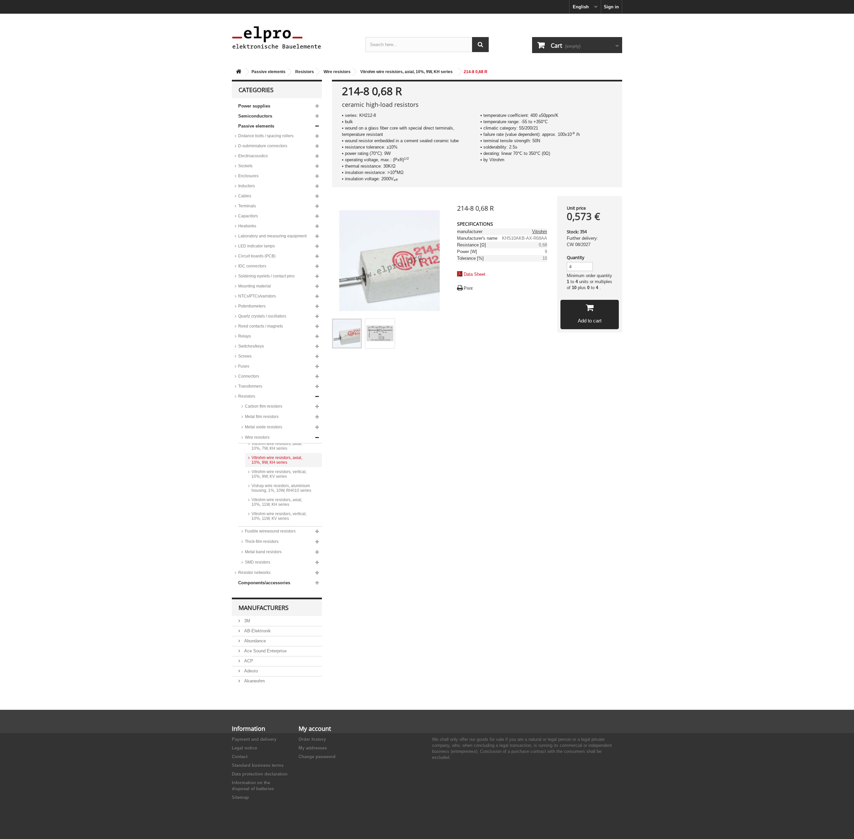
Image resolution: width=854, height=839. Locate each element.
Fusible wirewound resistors (270, 531)
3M (246, 620)
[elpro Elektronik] (293, 37)
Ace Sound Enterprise (265, 650)
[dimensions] (380, 333)
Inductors (246, 186)
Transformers (250, 386)
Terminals (247, 206)
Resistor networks (254, 572)
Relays (244, 336)
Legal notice (244, 748)
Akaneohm (254, 680)
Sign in (611, 6)
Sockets (245, 166)
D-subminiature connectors (262, 146)
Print (468, 288)
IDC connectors (252, 266)
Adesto (250, 670)
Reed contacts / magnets (260, 326)
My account (315, 728)
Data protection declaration (260, 774)
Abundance (254, 640)
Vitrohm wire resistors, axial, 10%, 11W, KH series (277, 502)
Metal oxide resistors (263, 427)
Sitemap (240, 797)
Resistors (304, 71)
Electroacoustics (253, 156)
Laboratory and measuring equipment (272, 236)
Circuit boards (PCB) (257, 256)
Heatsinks (247, 226)
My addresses (313, 748)
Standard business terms (258, 765)
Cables (244, 196)
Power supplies (254, 106)
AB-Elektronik (257, 630)
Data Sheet (474, 274)
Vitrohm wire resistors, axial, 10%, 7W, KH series (277, 446)
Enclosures (248, 176)
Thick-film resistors (262, 541)
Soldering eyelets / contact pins (266, 276)
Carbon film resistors (263, 406)
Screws (245, 356)
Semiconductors (255, 116)
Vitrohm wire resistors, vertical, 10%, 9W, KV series (279, 474)
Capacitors (248, 216)
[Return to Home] (238, 72)
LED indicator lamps (256, 246)
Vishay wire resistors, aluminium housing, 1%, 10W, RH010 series (281, 488)
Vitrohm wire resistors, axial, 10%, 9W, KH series (406, 71)
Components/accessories (264, 582)
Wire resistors (337, 71)
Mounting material (254, 286)
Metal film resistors (262, 416)
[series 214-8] (347, 333)
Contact (240, 756)
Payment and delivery (254, 739)
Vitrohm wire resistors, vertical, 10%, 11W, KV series (279, 516)
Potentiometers (252, 306)
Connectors (248, 376)
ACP (248, 660)
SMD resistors (257, 562)
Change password (317, 756)
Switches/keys (251, 346)
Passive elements (269, 71)
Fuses (243, 366)
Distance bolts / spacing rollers (266, 136)
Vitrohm (539, 231)
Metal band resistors (263, 552)
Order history (312, 739)
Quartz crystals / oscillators (262, 316)
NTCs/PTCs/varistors (257, 296)
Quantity (575, 257)
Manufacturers (264, 608)
